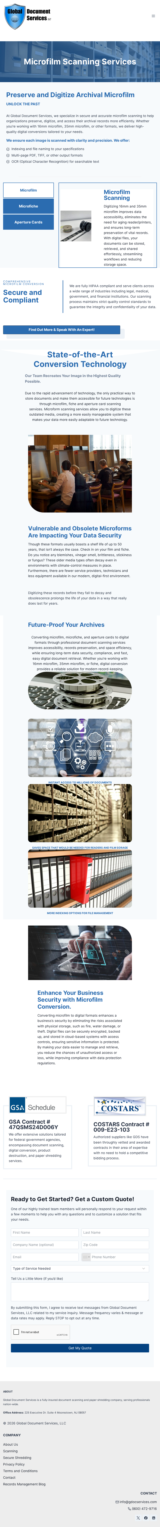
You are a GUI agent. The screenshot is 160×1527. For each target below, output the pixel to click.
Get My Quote (80, 1348)
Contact (9, 1478)
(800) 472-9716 (144, 1509)
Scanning (10, 1451)
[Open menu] (153, 16)
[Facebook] (146, 1518)
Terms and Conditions (20, 1471)
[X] (138, 1518)
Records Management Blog (24, 1484)
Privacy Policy (14, 1464)
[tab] (28, 190)
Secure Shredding (17, 1458)
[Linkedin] (153, 1518)
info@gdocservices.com (138, 1502)
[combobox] (86, 1257)
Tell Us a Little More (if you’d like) (37, 1279)
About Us (10, 1444)
